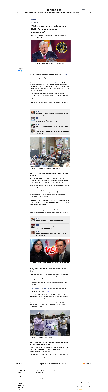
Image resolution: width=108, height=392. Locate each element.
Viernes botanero (57, 15)
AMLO (32, 22)
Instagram (56, 374)
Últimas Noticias (29, 12)
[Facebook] (19, 70)
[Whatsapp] (24, 70)
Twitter (55, 372)
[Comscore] (87, 363)
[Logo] (54, 10)
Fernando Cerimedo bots (69, 15)
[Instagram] (21, 364)
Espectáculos (76, 12)
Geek (81, 12)
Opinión (46, 12)
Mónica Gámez (81, 15)
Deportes (58, 12)
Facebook (56, 370)
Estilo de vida (52, 12)
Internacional (40, 12)
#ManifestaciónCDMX (35, 288)
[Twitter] (21, 70)
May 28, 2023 (49, 291)
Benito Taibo (26, 15)
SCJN (36, 22)
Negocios (63, 12)
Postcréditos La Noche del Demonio (41, 15)
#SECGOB (46, 288)
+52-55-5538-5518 (40, 370)
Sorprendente (69, 12)
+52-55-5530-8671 (40, 372)
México (35, 12)
